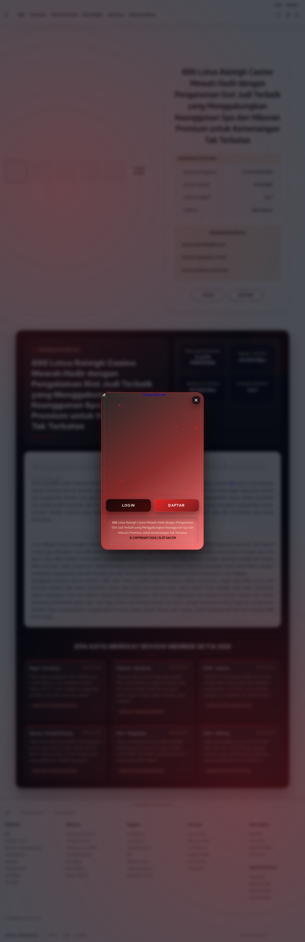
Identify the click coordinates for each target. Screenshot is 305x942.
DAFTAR (176, 505)
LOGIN (128, 505)
